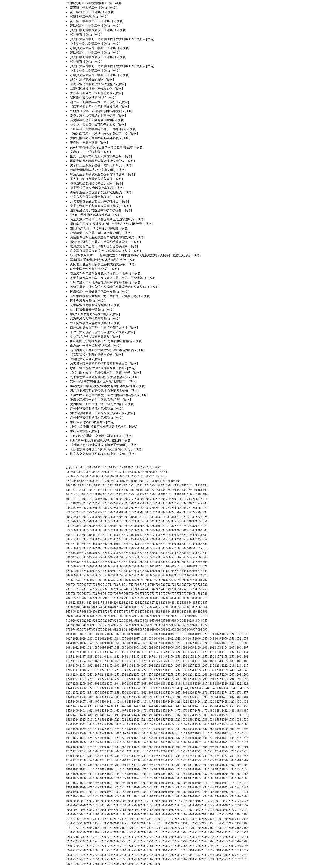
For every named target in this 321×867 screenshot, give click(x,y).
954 (110, 625)
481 (179, 544)
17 (121, 467)
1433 (76, 706)
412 (100, 535)
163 (68, 494)
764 (105, 593)
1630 (130, 738)
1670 (218, 742)
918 (205, 616)
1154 (198, 656)
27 (159, 467)
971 (200, 625)
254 (121, 508)
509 (184, 548)
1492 (110, 715)
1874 (137, 778)
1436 (96, 706)
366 (142, 526)
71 (127, 476)
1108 (69, 652)
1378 (69, 697)
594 (205, 562)
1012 (150, 634)
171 (110, 494)
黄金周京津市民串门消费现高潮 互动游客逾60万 (102, 219)
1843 (110, 774)
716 (136, 584)
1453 (211, 706)
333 (110, 521)
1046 (198, 638)
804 (173, 598)
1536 (225, 719)
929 (121, 620)
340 (147, 521)
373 (179, 526)
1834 (231, 769)
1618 (231, 733)
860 (184, 607)
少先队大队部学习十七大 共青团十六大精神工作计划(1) (107, 39)
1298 (76, 683)
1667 (198, 742)
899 (105, 616)
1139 (96, 656)
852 (142, 607)
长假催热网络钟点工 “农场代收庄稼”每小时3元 (101, 449)
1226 (137, 670)
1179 (184, 661)
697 (179, 580)
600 (94, 566)
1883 (198, 778)
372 (173, 526)
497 (121, 548)
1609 (171, 733)
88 (90, 481)
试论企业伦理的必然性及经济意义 (92, 84)
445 (131, 539)
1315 (191, 683)
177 (142, 494)
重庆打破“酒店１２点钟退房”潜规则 (94, 228)
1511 (238, 715)
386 (105, 530)
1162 (69, 661)
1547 (116, 724)
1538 (238, 719)
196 (100, 499)
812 (73, 602)
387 (110, 530)
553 (131, 557)
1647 (245, 738)
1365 (164, 692)
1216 (69, 670)
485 (200, 544)
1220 (96, 670)
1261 (191, 674)
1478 (198, 710)
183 (173, 494)
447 (142, 539)
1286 (177, 679)
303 (94, 517)
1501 (171, 715)
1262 (198, 674)
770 (136, 593)
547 (100, 557)
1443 (143, 706)
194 (89, 499)
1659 (143, 742)
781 (194, 593)
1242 (245, 670)
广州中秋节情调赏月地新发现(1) (91, 417)
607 (131, 566)
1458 (245, 706)
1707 (103, 751)
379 (68, 530)
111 (78, 485)
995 (184, 629)
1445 (157, 706)
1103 (218, 647)
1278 (123, 679)
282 (126, 512)
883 (163, 611)
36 (97, 472)
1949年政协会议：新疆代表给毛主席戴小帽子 (100, 372)
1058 (96, 643)
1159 (231, 656)
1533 (204, 719)
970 (194, 625)
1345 (213, 688)
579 (126, 562)
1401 (225, 697)
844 (100, 607)
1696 (211, 747)
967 (179, 625)
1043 (177, 638)
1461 (82, 710)
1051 (231, 638)
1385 (116, 697)
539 (200, 553)
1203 (164, 665)
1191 (82, 665)
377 (200, 526)
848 (121, 607)
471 (126, 544)
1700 (238, 747)
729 (205, 584)
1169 (116, 661)
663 (142, 575)
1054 (69, 643)
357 (94, 526)
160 (194, 490)
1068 (164, 643)
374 (184, 526)
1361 (137, 692)
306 (110, 517)
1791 (123, 765)
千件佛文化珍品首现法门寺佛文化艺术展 (97, 332)
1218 (82, 670)
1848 (143, 774)
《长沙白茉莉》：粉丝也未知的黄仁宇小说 (98, 133)
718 (147, 584)
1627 (110, 738)
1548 (123, 724)
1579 (150, 729)
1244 (76, 674)
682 (100, 580)
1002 (82, 634)
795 (126, 598)
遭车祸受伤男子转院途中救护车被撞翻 (95, 210)
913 (179, 616)
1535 (218, 719)
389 (121, 530)
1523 (137, 719)
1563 (225, 724)
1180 (191, 661)
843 (94, 607)
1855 (191, 774)
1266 (225, 674)
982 (115, 629)
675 (205, 575)
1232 (177, 670)
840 (78, 607)
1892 (76, 783)
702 (205, 580)
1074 (204, 643)
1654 (110, 742)
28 (67, 472)
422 (152, 535)
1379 (76, 697)
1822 (150, 769)
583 (147, 562)
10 (95, 467)
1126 (191, 652)
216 (205, 499)
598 (84, 566)
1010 (137, 634)
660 (126, 575)
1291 (211, 679)
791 (105, 598)
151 (147, 490)
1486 (69, 715)
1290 (204, 679)
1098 (184, 647)
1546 (110, 724)
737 (105, 589)
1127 (198, 652)
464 (89, 544)
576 (110, 562)
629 (105, 571)
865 (68, 611)
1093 (150, 647)
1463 (96, 710)
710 (105, 584)
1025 (238, 634)
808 (194, 598)
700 (194, 580)
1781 (238, 760)
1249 (110, 674)
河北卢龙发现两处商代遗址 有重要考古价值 (99, 390)
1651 (89, 742)
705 (78, 584)
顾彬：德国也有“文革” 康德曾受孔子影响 (97, 368)
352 (68, 526)
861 (189, 607)
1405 (69, 701)
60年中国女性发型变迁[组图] (89, 269)
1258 (171, 674)
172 (115, 494)
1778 (218, 760)
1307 (137, 683)
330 (94, 521)
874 (115, 611)
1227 (143, 670)
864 (205, 607)
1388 (137, 697)
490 (84, 548)
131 (184, 485)
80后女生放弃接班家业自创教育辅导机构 (97, 174)
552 (126, 557)
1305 (123, 683)
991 (163, 629)
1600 (110, 733)
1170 (123, 661)
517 (84, 553)
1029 (82, 638)
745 (147, 589)
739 (115, 589)
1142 (116, 656)
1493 (116, 715)
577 (115, 562)
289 (163, 512)
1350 (247, 688)
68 (116, 476)
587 (168, 562)
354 (78, 526)
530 (152, 553)
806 (184, 598)
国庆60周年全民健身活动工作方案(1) (94, 291)
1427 (218, 701)
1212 (225, 665)
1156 (211, 656)
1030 (89, 638)
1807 (231, 765)
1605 (143, 733)
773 (152, 593)
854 (152, 607)
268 (194, 508)
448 (147, 539)
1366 (171, 692)
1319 (218, 683)
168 (94, 494)
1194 (103, 665)
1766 (137, 760)
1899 (123, 783)
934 (147, 620)
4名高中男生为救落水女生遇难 (90, 215)
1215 (245, 665)
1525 (150, 719)
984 (126, 629)
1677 (82, 747)
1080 (245, 643)
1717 (171, 751)
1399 (211, 697)
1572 (103, 729)
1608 (164, 733)
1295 (238, 679)
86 (82, 481)
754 (194, 589)
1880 (177, 778)
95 (116, 481)
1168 (110, 661)
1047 (204, 638)
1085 (96, 647)
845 (105, 607)
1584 (184, 729)
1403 (238, 697)
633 (126, 571)
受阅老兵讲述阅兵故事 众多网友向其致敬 (97, 264)
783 (205, 593)
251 (105, 508)
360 (110, 526)
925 (100, 620)
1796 (157, 765)
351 (205, 521)
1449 (184, 706)
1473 (164, 710)
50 (150, 472)
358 (100, 526)
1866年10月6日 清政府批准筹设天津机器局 (98, 426)
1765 (130, 760)
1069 (171, 643)
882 (157, 611)
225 (110, 503)
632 (121, 571)
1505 (198, 715)
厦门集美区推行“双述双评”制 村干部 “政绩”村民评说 (106, 224)
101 (141, 481)
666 (157, 575)
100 (136, 481)
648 (205, 571)
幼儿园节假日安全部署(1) (87, 309)
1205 (177, 665)
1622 (76, 738)
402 (189, 530)
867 (78, 611)
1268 (238, 674)
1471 (150, 710)
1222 (110, 670)
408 (78, 535)
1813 (89, 769)
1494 (123, 715)
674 (200, 575)
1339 (171, 688)
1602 (123, 733)
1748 (198, 756)
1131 (225, 652)
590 (184, 562)
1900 (130, 783)
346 (179, 521)
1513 (69, 719)
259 (147, 508)
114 (94, 485)
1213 (231, 665)
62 (93, 476)
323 (200, 517)
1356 (103, 692)
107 (173, 481)
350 (200, 521)
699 (189, 580)
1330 (110, 688)
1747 (191, 756)
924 (94, 620)
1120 (150, 652)
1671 (225, 742)
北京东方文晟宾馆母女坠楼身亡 (91, 197)
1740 (143, 756)
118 (115, 485)
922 (84, 620)
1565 (238, 724)
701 (200, 580)
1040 (157, 638)
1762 (110, 760)
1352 (76, 692)
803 (168, 598)
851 (136, 607)
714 (126, 584)
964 (163, 625)
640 (163, 571)
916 (194, 616)
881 (152, 611)
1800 (184, 765)
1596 (82, 733)
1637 (177, 738)
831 (173, 602)
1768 (150, 760)
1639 (191, 738)
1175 (157, 661)
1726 (231, 751)
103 (151, 481)
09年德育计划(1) (81, 34)
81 (165, 476)
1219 (89, 670)
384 (94, 530)
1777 (211, 760)
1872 (123, 778)
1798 (171, 765)
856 (163, 607)
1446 (164, 706)
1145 (137, 656)
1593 (245, 729)
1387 (130, 697)
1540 (69, 724)
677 (73, 580)
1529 (177, 719)
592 (194, 562)
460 (68, 544)
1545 (103, 724)
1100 (198, 647)
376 (194, 526)
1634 (157, 738)
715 (131, 584)
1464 (103, 710)
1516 (89, 719)
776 (168, 593)
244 (68, 508)
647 (200, 571)
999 (205, 629)
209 (168, 499)
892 (68, 616)
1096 (171, 647)
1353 (82, 692)
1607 (157, 733)
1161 (245, 656)
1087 (110, 647)
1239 (225, 670)
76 (146, 476)
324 (205, 517)
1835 (238, 769)
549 (110, 557)
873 (110, 611)
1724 (218, 751)
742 (131, 589)
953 (105, 625)
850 (131, 607)
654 (94, 575)
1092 (143, 647)
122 (136, 485)
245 (73, 508)
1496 (137, 715)
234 (157, 503)
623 (73, 571)
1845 (123, 774)
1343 (200, 688)
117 (110, 485)
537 (189, 553)
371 (168, 526)
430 (194, 535)
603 (110, 566)
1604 (137, 733)
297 (205, 512)
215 (200, 499)
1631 (137, 738)
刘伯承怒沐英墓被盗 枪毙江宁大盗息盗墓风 (99, 377)
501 (142, 548)
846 (110, 607)
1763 (116, 760)
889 (194, 611)
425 (168, 535)
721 (163, 584)
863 (200, 607)
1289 (198, 679)
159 (189, 490)
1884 (204, 778)
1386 (123, 697)
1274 (96, 679)
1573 (110, 729)
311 (136, 517)
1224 (123, 670)
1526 (157, 719)
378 (205, 526)
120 (126, 485)
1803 (204, 765)
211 (179, 499)
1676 (76, 747)
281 (121, 512)
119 (121, 485)
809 (200, 598)
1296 (245, 679)
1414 (130, 701)
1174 (150, 661)
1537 (231, 719)
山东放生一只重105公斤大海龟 (90, 345)
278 (105, 512)
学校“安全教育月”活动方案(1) (89, 314)
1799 (177, 765)
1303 (110, 683)
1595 (76, 733)
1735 (110, 756)
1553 (157, 724)
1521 (123, 719)
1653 (103, 742)
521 (105, 553)
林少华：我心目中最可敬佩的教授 (92, 124)
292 (179, 512)
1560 (204, 724)
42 (120, 472)
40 (112, 472)
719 (152, 584)
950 (89, 625)
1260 (184, 674)
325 (68, 521)
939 (173, 620)
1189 (69, 665)
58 (78, 476)
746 (152, 589)
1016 (177, 634)
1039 (150, 638)
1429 (231, 701)
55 (67, 476)
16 (117, 467)
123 (142, 485)
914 (184, 616)
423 (157, 535)
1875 (143, 778)
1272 (82, 679)
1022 (218, 634)
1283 (157, 679)
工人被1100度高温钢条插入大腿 (91, 179)
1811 (76, 769)
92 (105, 481)
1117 (130, 652)
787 (84, 598)
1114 (110, 652)
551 (121, 557)
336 (126, 521)
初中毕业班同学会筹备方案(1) (90, 305)
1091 (137, 647)
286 (147, 512)
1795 (150, 765)
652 (84, 575)
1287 (184, 679)
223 (100, 503)
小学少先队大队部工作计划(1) (90, 43)
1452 (204, 706)
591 (189, 562)
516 (78, 553)
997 (194, 629)
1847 (137, 774)
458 (200, 539)
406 (68, 535)
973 (68, 629)
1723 (211, 751)
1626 (103, 738)
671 (184, 575)
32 (82, 472)
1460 (76, 710)
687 (126, 580)
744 (142, 589)
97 (123, 481)
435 (78, 539)
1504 (191, 715)
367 (147, 526)
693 (157, 580)
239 (184, 503)
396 (157, 530)
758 (73, 593)
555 (142, 557)
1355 (96, 692)
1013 (157, 634)
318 (173, 517)
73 (135, 476)
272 (73, 512)
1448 (177, 706)
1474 (171, 710)
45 (131, 472)
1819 (130, 769)
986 (136, 629)
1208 (198, 665)
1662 (164, 742)
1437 (103, 706)
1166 (96, 661)
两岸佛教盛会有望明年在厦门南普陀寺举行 (98, 327)
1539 (245, 719)
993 (173, 629)
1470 (143, 710)
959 (136, 625)
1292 (218, 679)
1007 (116, 634)
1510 (231, 715)
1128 (204, 652)
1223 (116, 670)
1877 (157, 778)
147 (126, 490)
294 (189, 512)
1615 (211, 733)
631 (115, 571)
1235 (198, 670)
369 (157, 526)
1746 (184, 756)
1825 (171, 769)
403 (194, 530)
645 (189, 571)
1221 (103, 670)
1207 (191, 665)
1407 (82, 701)
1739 (137, 756)
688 (131, 580)
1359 (123, 692)
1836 (245, 769)
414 (110, 535)
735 (94, 589)
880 (147, 611)
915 (189, 616)
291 (173, 512)
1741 (150, 756)
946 (68, 625)
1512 (245, 715)
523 (115, 553)
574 (100, 562)
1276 (110, 679)
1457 (238, 706)
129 (173, 485)
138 (78, 490)
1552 (150, 724)
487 (68, 548)
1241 (238, 670)
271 (68, 512)
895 (84, 616)
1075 (211, 643)
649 (68, 575)
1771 (171, 760)
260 (152, 508)
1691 (177, 747)
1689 (164, 747)
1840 (89, 774)
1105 (231, 647)
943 (194, 620)
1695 (204, 747)
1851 (164, 774)
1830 (204, 769)
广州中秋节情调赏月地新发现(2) (91, 408)
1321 (231, 683)
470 (121, 544)
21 (136, 467)
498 (126, 548)
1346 (220, 688)
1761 (103, 760)
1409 (96, 701)
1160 (238, 656)
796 (131, 598)
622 (68, 571)
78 (153, 476)
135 (205, 485)
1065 (143, 643)
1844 (116, 774)
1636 (171, 738)
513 (205, 548)
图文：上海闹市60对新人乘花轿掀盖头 (95, 156)
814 (84, 602)
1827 (184, 769)
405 (205, 530)
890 (200, 611)
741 (126, 589)
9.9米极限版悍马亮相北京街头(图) (92, 170)
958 (131, 625)
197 (105, 499)
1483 (231, 710)
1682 (116, 747)
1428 (225, 701)
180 (157, 494)
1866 (82, 778)
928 (115, 620)
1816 (110, 769)
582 (142, 562)
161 (200, 490)
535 (179, 553)
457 (194, 539)
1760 (96, 760)
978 (94, 629)
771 (142, 593)
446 (136, 539)
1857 (204, 774)
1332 (123, 688)
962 (152, 625)
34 (90, 472)
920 (73, 620)
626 (89, 571)
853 (147, 607)
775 (163, 593)
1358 (116, 692)
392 (136, 530)
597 (78, 566)
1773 (184, 760)
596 (73, 566)
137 (73, 490)
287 (152, 512)
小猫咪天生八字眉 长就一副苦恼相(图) (95, 233)
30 (74, 472)
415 (115, 535)
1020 (204, 634)
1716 (164, 751)
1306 (130, 683)
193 (84, 499)
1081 (69, 647)
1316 (198, 683)
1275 (103, 679)
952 (100, 625)
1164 (82, 661)
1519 (110, 719)
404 (200, 530)
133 (194, 485)
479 (168, 544)
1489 (89, 715)
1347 (227, 688)
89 (93, 481)
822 (126, 602)
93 (108, 481)
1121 (157, 652)
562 (179, 557)
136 (68, 490)
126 (157, 485)
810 (205, 598)
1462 (89, 710)
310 (131, 517)
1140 (103, 656)
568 (68, 562)
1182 (204, 661)
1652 (96, 742)
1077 (225, 643)
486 (205, 544)
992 (168, 629)
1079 (238, 643)
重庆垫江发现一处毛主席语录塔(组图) (95, 399)
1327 (89, 688)
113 (89, 485)
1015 (171, 634)
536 (184, 553)
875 (121, 611)
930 (126, 620)
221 (89, 503)
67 (112, 476)
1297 (69, 683)
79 (157, 476)
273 (78, 512)
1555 (171, 724)
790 (100, 598)
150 (142, 490)
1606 (150, 733)
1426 (211, 701)
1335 (143, 688)
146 (121, 490)
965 (168, 625)
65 (105, 476)
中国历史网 (73, 3)
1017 (184, 634)
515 (73, 553)
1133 (238, 652)
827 (152, 602)
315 (157, 517)
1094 (157, 647)
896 (89, 616)
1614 (204, 733)
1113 (103, 652)
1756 (69, 760)
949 (84, 625)
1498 (150, 715)
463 (84, 544)
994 (179, 629)
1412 (116, 701)
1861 (231, 774)
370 (163, 526)
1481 (218, 710)
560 (168, 557)
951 (94, 625)
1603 (130, 733)
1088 (116, 647)
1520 (116, 719)
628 (100, 571)
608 (136, 566)
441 (110, 539)
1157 (218, 656)
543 (78, 557)
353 (73, 526)
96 (120, 481)
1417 (150, 701)
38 (105, 472)
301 (84, 517)
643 (179, 571)
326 (73, 521)
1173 (143, 661)
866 (73, 611)
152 (152, 490)
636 (142, 571)
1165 (89, 661)
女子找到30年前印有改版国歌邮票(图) (95, 206)
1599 (103, 733)
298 (68, 517)
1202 (157, 665)
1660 (150, 742)
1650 (82, 742)
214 (194, 499)
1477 (191, 710)
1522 (130, 719)
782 (200, 593)
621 (205, 566)
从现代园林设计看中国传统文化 (91, 88)
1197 (123, 665)
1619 (238, 733)
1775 (198, 760)
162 (205, 490)
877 (131, 611)
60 (86, 476)
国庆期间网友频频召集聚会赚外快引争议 (97, 161)
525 (126, 553)
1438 (110, 706)
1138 (89, 656)
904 (131, 616)
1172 (137, 661)
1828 (191, 769)
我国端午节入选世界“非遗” (88, 97)
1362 (143, 692)
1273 (89, 679)
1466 (116, 710)
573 (94, 562)
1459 (69, 710)
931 (131, 620)
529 (147, 553)
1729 (69, 756)
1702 (69, 751)
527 (136, 553)
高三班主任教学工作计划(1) (88, 7)
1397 (198, 697)
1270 (69, 679)
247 (84, 508)
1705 (89, 751)
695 (168, 580)
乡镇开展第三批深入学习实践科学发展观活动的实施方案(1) (109, 287)
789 (94, 598)
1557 (184, 724)
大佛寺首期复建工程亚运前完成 (91, 93)
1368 (184, 692)
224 (105, 503)
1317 (204, 683)
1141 (110, 656)
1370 (198, 692)
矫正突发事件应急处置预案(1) (90, 323)
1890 (245, 778)
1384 (110, 697)
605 (121, 566)
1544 (96, 724)
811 (68, 602)
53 (161, 472)
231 (142, 503)
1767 (143, 760)
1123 (171, 652)
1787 (96, 765)
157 (179, 490)
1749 (204, 756)
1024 (231, 634)
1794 (143, 765)
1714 (150, 751)
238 (179, 503)
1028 (76, 638)
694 (163, 580)
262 (163, 508)
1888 (231, 778)
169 (100, 494)
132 (189, 485)
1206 (184, 665)
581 (136, 562)
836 (200, 602)
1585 (191, 729)
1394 (177, 697)
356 (89, 526)
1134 (245, 652)
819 (110, 602)
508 (179, 548)
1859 (218, 774)
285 (142, 512)
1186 (231, 661)
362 (121, 526)
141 (94, 490)
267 (189, 508)
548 (105, 557)
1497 (143, 715)
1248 (103, 674)
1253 (137, 674)
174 (126, 494)
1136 (76, 656)
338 (136, 521)
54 (165, 472)
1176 (164, 661)
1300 (89, 683)
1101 (204, 647)
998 (200, 629)
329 (89, 521)
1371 (204, 692)
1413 (123, 701)
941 (184, 620)
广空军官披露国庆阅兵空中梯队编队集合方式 (100, 251)
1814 (96, 769)
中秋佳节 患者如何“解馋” (87, 422)
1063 (130, 643)
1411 (110, 701)
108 (178, 481)
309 (126, 517)
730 (68, 589)
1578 (143, 729)
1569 (82, 729)
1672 (231, 742)
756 (205, 589)
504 (157, 548)
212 (184, 499)
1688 (157, 747)
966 (173, 625)
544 (84, 557)
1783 (69, 765)
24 (147, 467)
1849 (150, 774)
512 (200, 548)
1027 (69, 638)
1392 (164, 697)
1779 (225, 760)
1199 (137, 665)
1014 (164, 634)
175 (131, 494)
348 (189, 521)
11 (99, 467)
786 (78, 598)
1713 (143, 751)
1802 (198, 765)
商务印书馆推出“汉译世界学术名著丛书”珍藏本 (101, 147)
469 (115, 544)
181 (163, 494)
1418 (157, 701)
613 (163, 566)
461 (73, 544)
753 (189, 589)
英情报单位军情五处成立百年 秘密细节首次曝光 (102, 237)
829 (163, 602)
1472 (157, 710)
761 (89, 593)
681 (94, 580)
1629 (123, 738)
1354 (89, 692)
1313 (177, 683)
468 (110, 544)
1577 (137, 729)
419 (136, 535)
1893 (82, 783)
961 (147, 625)
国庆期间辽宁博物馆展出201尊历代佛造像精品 (101, 341)
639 (157, 571)
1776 (204, 760)
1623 (82, 738)
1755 (245, 756)
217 (68, 503)
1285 (171, 679)
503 (152, 548)
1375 (231, 692)
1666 (191, 742)
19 (129, 467)
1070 (177, 643)
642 (173, 571)
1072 (191, 643)
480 (173, 544)
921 (78, 620)
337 (131, 521)
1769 (157, 760)
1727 (238, 751)
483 (189, 544)
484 (194, 544)
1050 (225, 638)
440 (105, 539)
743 (136, 589)
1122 (164, 652)
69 (120, 476)
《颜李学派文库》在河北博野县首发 (94, 106)
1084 (89, 647)
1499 (157, 715)
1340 (177, 688)
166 (84, 494)
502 (147, 548)
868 (84, 611)
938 (168, 620)
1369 (191, 692)
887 (184, 611)
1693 (191, 747)
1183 (211, 661)
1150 (171, 656)
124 (147, 485)
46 (135, 472)
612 (157, 566)
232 (147, 503)
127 (163, 485)
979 (100, 629)
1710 (123, 751)
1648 (69, 742)
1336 (150, 688)
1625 (96, 738)
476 (152, 544)
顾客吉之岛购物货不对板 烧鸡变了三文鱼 (97, 454)
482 (184, 544)
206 (152, 499)
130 (179, 485)
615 (173, 566)
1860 (225, 774)
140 (89, 490)
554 (136, 557)
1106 (238, 647)
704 (73, 584)
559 (163, 557)
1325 (76, 688)
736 (100, 589)
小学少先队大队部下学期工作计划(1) (94, 48)
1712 (137, 751)
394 (147, 530)
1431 (245, 701)
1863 (245, 774)
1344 (206, 688)
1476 (184, 710)
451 (163, 539)
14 (110, 467)
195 (94, 499)
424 (163, 535)
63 (97, 476)
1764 (123, 760)
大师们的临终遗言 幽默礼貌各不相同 (94, 138)
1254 (143, 674)
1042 (171, 638)
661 (131, 575)
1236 (204, 670)
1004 (96, 634)
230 (136, 503)
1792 (130, 765)
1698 (225, 747)
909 (157, 616)
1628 (116, 738)
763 (100, 593)
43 (123, 472)
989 (152, 629)
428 (184, 535)
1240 (231, 670)
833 (184, 602)
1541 (76, 724)
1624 (89, 738)
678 (78, 580)
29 (71, 472)
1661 (157, 742)
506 (168, 548)
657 (110, 575)
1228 (150, 670)
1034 (116, 638)
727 (194, 584)
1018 (191, 634)
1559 (198, 724)
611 (152, 566)
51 (153, 472)
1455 (225, 706)
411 (94, 535)
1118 (137, 652)
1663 (171, 742)
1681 (110, 747)
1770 (164, 760)
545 (89, 557)
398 (168, 530)
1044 (184, 638)
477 (157, 544)
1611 (184, 733)
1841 (96, 774)
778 (179, 593)
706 (84, 584)
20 (132, 467)
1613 (198, 733)
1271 (76, 679)
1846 (130, 774)
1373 (218, 692)
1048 (211, 638)
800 (152, 598)
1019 (198, 634)
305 (105, 517)
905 (136, 616)
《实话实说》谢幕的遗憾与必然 (91, 354)
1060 (110, 643)
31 (78, 472)
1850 (157, 774)
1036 (130, 638)
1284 (164, 679)
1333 (130, 688)
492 (94, 548)
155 (168, 490)
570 (78, 562)
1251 (123, 674)
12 (102, 467)
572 (89, 562)
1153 (191, 656)
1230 (164, 670)
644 (184, 571)
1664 (177, 742)
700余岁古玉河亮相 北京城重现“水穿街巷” (98, 381)
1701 (245, 747)
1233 (184, 670)
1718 (177, 751)
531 (157, 553)
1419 (164, 701)
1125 (184, 652)
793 (115, 598)
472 (131, 544)
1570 (89, 729)
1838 (76, 774)
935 (152, 620)
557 (152, 557)
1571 (96, 729)
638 (152, 571)
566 (200, 557)
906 (142, 616)
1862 (238, 774)
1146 (143, 656)
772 (147, 593)
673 (194, 575)
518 (89, 553)
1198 (130, 665)
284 (136, 512)
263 (168, 508)
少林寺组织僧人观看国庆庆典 (89, 336)
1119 (143, 652)
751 (179, 589)
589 (179, 562)
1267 (231, 674)
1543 (89, 724)
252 (110, 508)
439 (100, 539)
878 (136, 611)
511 (194, 548)
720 (157, 584)
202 (131, 499)
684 (110, 580)
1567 (69, 729)
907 (147, 616)
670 (179, 575)
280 (115, 512)
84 (74, 481)
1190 (76, 665)
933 (142, 620)
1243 (69, 674)
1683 (123, 747)
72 (131, 476)
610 (147, 566)
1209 (204, 665)
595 (68, 566)
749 (168, 589)
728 (200, 584)
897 (94, 616)
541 (68, 557)
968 (184, 625)
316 (163, 517)
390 (126, 530)
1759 (89, 760)
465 (94, 544)
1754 (238, 756)
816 (94, 602)
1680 (103, 747)
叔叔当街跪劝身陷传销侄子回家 (91, 183)
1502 (177, 715)
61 (90, 476)
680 (89, 580)
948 (78, 625)
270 (205, 508)
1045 (191, 638)
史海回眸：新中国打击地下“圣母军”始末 (97, 404)
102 (146, 481)
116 (105, 485)
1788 (103, 765)
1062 (123, 643)
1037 (137, 638)
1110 (82, 652)
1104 (225, 647)
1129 (211, 652)
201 (126, 499)
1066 (150, 643)
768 (126, 593)
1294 (231, 679)
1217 (76, 670)
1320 (225, 683)
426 (173, 535)
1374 (225, 692)
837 (205, 602)
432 (205, 535)
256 (131, 508)
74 (138, 476)
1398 (204, 697)
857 (168, 607)
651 (78, 575)
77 (150, 476)
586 (163, 562)
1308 (143, 683)
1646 (238, 738)
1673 (238, 742)
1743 (164, 756)
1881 (184, 778)
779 (184, 593)
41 (116, 472)
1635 (164, 738)
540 (205, 553)
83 (71, 481)
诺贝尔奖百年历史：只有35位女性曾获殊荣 (98, 246)
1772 (177, 760)
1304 (116, 683)
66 (108, 476)
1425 (204, 701)
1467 (123, 710)
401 (184, 530)
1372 (211, 692)
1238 (218, 670)
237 (173, 503)
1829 (198, 769)
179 (152, 494)
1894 (89, 783)
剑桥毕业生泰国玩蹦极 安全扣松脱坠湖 (96, 192)
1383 (103, 697)
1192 (89, 665)
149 (136, 490)
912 (173, 616)
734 (89, 589)
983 (121, 629)
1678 (89, 747)
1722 (204, 751)
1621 (69, 738)
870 (94, 611)
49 (146, 472)
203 (136, 499)
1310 (157, 683)
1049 (218, 638)
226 (115, 503)
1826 (177, 769)
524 (121, 553)
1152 (184, 656)
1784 (76, 765)
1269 (245, 674)
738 (110, 589)
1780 (231, 760)
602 (105, 566)
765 (110, 593)
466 (100, 544)
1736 (116, 756)
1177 (171, 661)
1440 (123, 706)
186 (189, 494)
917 (200, 616)
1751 (218, 756)
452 (168, 539)
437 (89, 539)
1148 (157, 656)
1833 (225, 769)
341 (152, 521)
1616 (218, 733)
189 (205, 494)
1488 (82, 715)
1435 (89, 706)
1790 (116, 765)
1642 (211, 738)
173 (121, 494)
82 (67, 481)
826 (147, 602)
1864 (69, 778)
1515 (82, 719)
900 (110, 616)
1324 (69, 688)
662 (136, 575)
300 (78, 517)
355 (84, 526)
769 (131, 593)
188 (200, 494)
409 (84, 535)
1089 (123, 647)
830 (168, 602)
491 (89, 548)
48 (142, 472)
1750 (211, 756)
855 (157, 607)
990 (157, 629)
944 (200, 620)
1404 (245, 697)
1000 (69, 634)
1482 (225, 710)
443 (121, 539)
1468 (130, 710)
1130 (218, 652)
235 (163, 503)
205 (147, 499)
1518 (103, 719)
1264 (211, 674)
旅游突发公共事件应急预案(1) (90, 318)
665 (152, 575)
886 (179, 611)
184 (179, 494)
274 (84, 512)
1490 (96, 715)
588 (173, 562)
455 (184, 539)
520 (100, 553)
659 (121, 575)
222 (94, 503)
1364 (157, 692)
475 (147, 544)
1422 (184, 701)
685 (115, 580)
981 (110, 629)
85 (78, 481)
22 (140, 467)
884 (168, 611)
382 (84, 530)
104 (157, 481)
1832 (218, 769)
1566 (245, 724)
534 (173, 553)
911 (168, 616)
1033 (110, 638)
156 (173, 490)
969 (189, 625)
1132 (231, 652)
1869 (103, 778)
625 (84, 571)
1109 (76, 652)
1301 (96, 683)
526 (131, 553)
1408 (89, 701)
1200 (143, 665)
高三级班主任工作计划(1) (87, 12)
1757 (76, 760)
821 (121, 602)
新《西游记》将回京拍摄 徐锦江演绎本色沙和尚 (102, 350)
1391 (157, 697)
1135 (69, 656)
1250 (116, 674)
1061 (116, 643)
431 (200, 535)
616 (179, 566)
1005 (103, 634)
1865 (76, 778)
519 (94, 553)
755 (200, 589)
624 (78, 571)
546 (94, 557)
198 (110, 499)
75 (142, 476)
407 (73, 535)
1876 (150, 778)
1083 (82, 647)
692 (152, 580)
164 (73, 494)
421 (147, 535)
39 (108, 472)
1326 (82, 688)
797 (136, 598)
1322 (238, 683)
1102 (211, 647)
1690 (171, 747)
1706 (96, 751)
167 (89, 494)
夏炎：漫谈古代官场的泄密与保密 (92, 115)
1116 (123, 652)
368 (152, 526)
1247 (96, 674)
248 (89, 508)
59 (82, 476)
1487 (76, 715)
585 (157, 562)
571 (84, 562)
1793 (137, 765)
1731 (82, 756)
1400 (218, 697)
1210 (211, 665)
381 (78, 530)
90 (97, 481)
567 (205, 557)
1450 (191, 706)
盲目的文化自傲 (80, 359)
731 (73, 589)
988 (147, 629)
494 (105, 548)
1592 (238, 729)
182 (168, 494)
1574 (116, 729)
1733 (96, 756)
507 (173, 548)
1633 (150, 738)
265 (179, 508)
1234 (191, 670)
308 (121, 517)
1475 (177, 710)
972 (205, 625)
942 (189, 620)
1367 (177, 692)
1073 (198, 643)
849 (126, 607)
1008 (123, 634)
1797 (164, 765)
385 (100, 530)
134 (200, 485)
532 (163, 553)
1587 (204, 729)
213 (189, 499)
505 (163, 548)
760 (84, 593)
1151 (177, 656)
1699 (231, 747)
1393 (171, 697)
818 (105, 602)
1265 (218, 674)
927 (110, 620)
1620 (245, 733)
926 (105, 620)
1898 (116, 783)
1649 (76, 742)
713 (121, 584)
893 (73, 616)
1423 (191, 701)
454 (179, 539)
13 (106, 467)
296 (200, 512)
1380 (82, 697)
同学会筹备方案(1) (82, 300)
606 (126, 566)
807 (189, 598)
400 (179, 530)
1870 (110, 778)
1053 (245, 638)
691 (147, 580)
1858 (211, 774)
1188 (245, 661)
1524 (143, 719)
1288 (191, 679)
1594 (69, 733)
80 (161, 476)
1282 (150, 679)
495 (110, 548)
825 (142, 602)
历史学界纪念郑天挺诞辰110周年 (92, 120)
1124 (177, 652)
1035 (123, 638)
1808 (238, 765)
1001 (76, 634)
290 (168, 512)
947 (73, 625)
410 (89, 535)
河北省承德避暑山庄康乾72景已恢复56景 (97, 413)
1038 (143, 638)
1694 (198, 747)
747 (157, 589)
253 (115, 508)
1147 (150, 656)
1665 (184, 742)
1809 (245, 765)
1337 (157, 688)
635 (136, 571)
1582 (171, 729)
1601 (116, 733)
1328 (96, 688)
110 (73, 485)
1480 (211, 710)
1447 (171, 706)
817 (100, 602)
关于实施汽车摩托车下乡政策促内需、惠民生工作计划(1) (108, 278)
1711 (130, 751)
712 (115, 584)
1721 (198, 751)
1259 (177, 674)
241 (194, 503)
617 (184, 566)
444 (126, 539)
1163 (76, 661)
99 (131, 481)
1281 (143, 679)
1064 (137, 643)
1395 (184, 697)
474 (142, 544)
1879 (171, 778)
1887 (225, 778)
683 (105, 580)
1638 (184, 738)
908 (152, 616)
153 (157, 490)
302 (89, 517)
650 (73, 575)
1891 (69, 783)
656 (105, 575)
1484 (238, 710)
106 (167, 481)
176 (136, 494)
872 (105, 611)
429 (189, 535)
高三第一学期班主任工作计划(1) (91, 21)
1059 (103, 643)
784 (68, 598)
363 (126, 526)
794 (121, 598)
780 (189, 593)
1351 (69, 692)
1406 (76, 701)
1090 (130, 647)
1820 (137, 769)
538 (194, 553)
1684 (130, 747)
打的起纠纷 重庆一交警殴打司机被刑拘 (96, 436)
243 (205, 503)
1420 (171, 701)
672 (189, 575)
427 (179, 535)
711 (110, 584)
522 (110, 553)
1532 (198, 719)
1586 (198, 729)
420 (142, 535)
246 (78, 508)
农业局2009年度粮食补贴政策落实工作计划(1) (100, 273)
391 (131, 530)
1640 (198, 738)
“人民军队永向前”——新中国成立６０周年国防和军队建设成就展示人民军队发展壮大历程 (130, 255)
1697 (218, 747)
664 (147, 575)
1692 (184, 747)
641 (168, 571)
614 (168, 566)
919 (68, 620)
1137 (82, 656)
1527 (164, 719)
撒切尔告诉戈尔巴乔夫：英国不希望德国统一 (100, 242)
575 (105, 562)
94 (112, 481)
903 (126, 616)
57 (74, 476)
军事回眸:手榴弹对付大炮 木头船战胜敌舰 (98, 260)
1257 (164, 674)
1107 (245, 647)
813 (78, 602)
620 (200, 566)
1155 (204, 656)
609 (142, 566)
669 (173, 575)
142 (100, 490)
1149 (164, 656)
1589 (218, 729)
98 (127, 481)
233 (152, 503)
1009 (130, 634)
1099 (191, 647)
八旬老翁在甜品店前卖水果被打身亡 (94, 201)
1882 (191, 778)
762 (94, 593)
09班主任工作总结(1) (84, 16)
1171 (130, 661)
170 (105, 494)
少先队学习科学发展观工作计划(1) (93, 30)
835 (194, 602)
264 (173, 508)
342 (157, 521)
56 (71, 476)
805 (179, 598)
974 (73, 629)
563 (184, 557)
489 (78, 548)
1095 (164, 647)
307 (115, 517)
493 (100, 548)
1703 (76, 751)
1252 (130, 674)
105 (162, 481)
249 (94, 508)
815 (89, 602)
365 (136, 526)
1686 (143, 747)
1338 (164, 688)
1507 (211, 715)
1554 (164, 724)
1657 (130, 742)
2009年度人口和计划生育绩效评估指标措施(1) (100, 282)
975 (78, 629)
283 (131, 512)
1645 (231, 738)
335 (121, 521)
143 (105, 490)
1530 (184, 719)
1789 (110, 765)
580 (131, 562)
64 (101, 476)
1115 (116, 652)
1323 (245, 683)
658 (115, 575)
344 (168, 521)
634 (131, 571)
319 (179, 517)
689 (136, 580)
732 (78, 589)
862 (194, 607)
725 (184, 584)
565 (194, 557)
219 (78, 503)
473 (136, 544)
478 (163, 544)
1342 (193, 688)
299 (73, 517)
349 (194, 521)
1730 (76, 756)
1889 (238, 778)
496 (115, 548)
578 (121, 562)
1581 (164, 729)
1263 (204, 674)
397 (163, 530)
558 (157, 557)
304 (100, 517)
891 (205, 611)
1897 (110, 783)
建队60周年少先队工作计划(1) (90, 25)
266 (184, 508)
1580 (157, 729)
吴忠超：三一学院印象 (85, 152)
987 (142, 629)
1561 (211, 724)
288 (157, 512)
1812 (82, 769)
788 (89, 598)
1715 (157, 751)
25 (151, 467)
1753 (231, 756)
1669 (211, 742)
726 (189, 584)
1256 (157, 674)
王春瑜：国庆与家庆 (83, 142)
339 (142, 521)
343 (163, 521)
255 (126, 508)
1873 (130, 778)
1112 (96, 652)
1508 (218, 715)
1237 (211, 670)
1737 (123, 756)
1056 (82, 643)
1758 (82, 760)
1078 (231, 643)
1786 (89, 765)
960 (142, 625)
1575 (123, 729)
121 (131, 485)
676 (68, 580)
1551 (143, 724)
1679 (96, 747)
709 (100, 584)
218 (73, 503)
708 (94, 584)
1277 (116, 679)
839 (73, 607)
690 (142, 580)
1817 (116, 769)
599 (89, 566)
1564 (231, 724)
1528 (171, 719)
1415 (137, 701)
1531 (191, 719)
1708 (110, 751)
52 (157, 472)
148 (131, 490)
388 (115, 530)
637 (147, 571)
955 (115, 625)
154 (163, 490)
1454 (218, 706)
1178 (177, 661)
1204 (171, 665)
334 (115, 521)
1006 (110, 634)
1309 (150, 683)
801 (157, 598)
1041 (164, 638)
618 (189, 566)
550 (115, 557)
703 (68, 584)
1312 (171, 683)
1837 (69, 774)
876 (126, 611)
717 (142, 584)
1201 (150, 665)
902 (121, 616)
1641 (204, 738)
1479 (204, 710)
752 (184, 589)
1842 (103, 774)
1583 (177, 729)
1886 (218, 778)
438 (94, 539)
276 (94, 512)
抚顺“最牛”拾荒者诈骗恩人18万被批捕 (95, 440)
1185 (225, 661)
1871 (116, 778)
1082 (76, 647)
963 (157, 625)
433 (68, 539)
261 (157, 508)
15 (114, 467)
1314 (184, 683)
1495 (130, 715)
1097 (177, 647)
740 (121, 589)
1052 (238, 638)
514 (68, 553)
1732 (89, 756)
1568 (76, 729)
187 (194, 494)
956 (121, 625)
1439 (116, 706)
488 (73, 548)
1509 (225, 715)
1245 (82, 674)
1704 (82, 751)
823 (131, 602)
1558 (191, 724)
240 (189, 503)
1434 (82, 706)
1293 (225, 679)
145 (115, 490)
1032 (103, 638)
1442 (137, 706)
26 (155, 467)
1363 (150, 692)
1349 (240, 688)
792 (110, 598)
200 (121, 499)
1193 (96, 665)
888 (189, 611)
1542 (82, 724)
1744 (171, 756)
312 (142, 517)
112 (84, 485)
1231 (171, 670)
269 (200, 508)
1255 (150, 674)
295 (194, 512)
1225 (130, 670)
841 (84, 607)
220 (84, 503)
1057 (89, 643)
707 (89, 584)
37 (101, 472)
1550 (137, 724)
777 (173, 593)
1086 (103, 647)
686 (121, 580)
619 (194, 566)
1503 (184, 715)
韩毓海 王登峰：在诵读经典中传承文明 (96, 111)
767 (121, 593)
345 (173, 521)
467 (105, 544)
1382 (96, 697)
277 (100, 512)
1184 (218, 661)
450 (157, 539)
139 (84, 490)
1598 (96, 733)
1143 (123, 656)
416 (121, 535)
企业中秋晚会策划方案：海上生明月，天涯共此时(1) (105, 296)
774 (157, 593)
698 (184, 580)
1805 (218, 765)
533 (168, 553)
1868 (96, 778)
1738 (130, 756)
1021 (211, 634)
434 (73, 539)
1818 (123, 769)
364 (131, 526)
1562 (218, 724)
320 (184, 517)
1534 (211, 719)
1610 (177, 733)
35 (93, 472)
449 (152, 539)
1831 (211, 769)
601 (100, 566)
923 (89, 620)
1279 (130, 679)
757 (68, 593)
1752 (225, 756)
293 (184, 512)
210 (173, 499)
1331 (116, 688)
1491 (103, 715)
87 (86, 481)
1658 (137, 742)
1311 (164, 683)
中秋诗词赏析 (79, 431)
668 (168, 575)
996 (189, 629)
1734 (103, 756)
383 (89, 530)
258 (142, 508)
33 (86, 472)
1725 (225, 751)
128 (168, 485)
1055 (76, 643)
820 (115, 602)
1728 (245, 751)
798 (142, 598)
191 (73, 499)
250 (100, 508)
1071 (184, 643)
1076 (218, 643)
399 (173, 530)
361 (115, 526)
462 (78, 544)
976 (84, 629)
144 (110, 490)
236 (168, 503)
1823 (157, 769)
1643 (218, 738)
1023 (225, 634)
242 (200, 503)
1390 (150, 697)
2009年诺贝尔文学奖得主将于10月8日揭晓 (98, 129)
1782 (245, 760)
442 (115, 539)
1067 (157, 643)
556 (147, 557)
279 (110, 512)
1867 (89, 778)
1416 (143, 701)
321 (189, 517)
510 (189, 548)
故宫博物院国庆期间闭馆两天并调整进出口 (98, 363)
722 (168, 584)
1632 (143, 738)
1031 (96, 638)
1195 (110, 665)
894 (78, 616)
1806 (225, 765)
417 (126, 535)
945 (205, 620)
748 (163, 589)
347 (184, 521)
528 (142, 553)
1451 (198, 706)
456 (189, 539)
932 (136, 620)
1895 (96, 783)
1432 (69, 706)
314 (152, 517)
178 (147, 494)
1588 (211, 729)
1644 (225, 738)
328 (84, 521)
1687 (150, 747)
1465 (110, 710)
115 (100, 485)
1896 (103, 783)
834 (189, 602)
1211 (218, 665)
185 (184, 494)
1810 (69, 769)
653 (89, 575)
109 (68, 485)
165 (78, 494)
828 (157, 602)
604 (115, 566)
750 (173, 589)
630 (110, 571)
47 (138, 472)
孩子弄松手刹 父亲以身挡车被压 (91, 188)
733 (84, 589)
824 (136, 602)
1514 (76, 719)
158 (184, 490)
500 (136, 548)
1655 (116, 742)
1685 (137, 747)
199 (115, 499)
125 (152, 485)
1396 (191, 697)
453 (173, 539)
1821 (143, 769)
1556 (177, 724)
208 (163, 499)
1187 (238, 661)
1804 (211, 765)
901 (115, 616)
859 (179, 607)
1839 (82, 774)
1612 (191, 733)
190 (68, 499)
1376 (238, 692)
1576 (130, 729)
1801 (191, 765)
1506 (204, 715)
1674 (245, 742)
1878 (164, 778)
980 (105, 629)
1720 (191, 751)
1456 (231, 706)
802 (163, 598)
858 (173, 607)
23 (144, 467)
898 (100, 616)
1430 (238, 701)
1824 (164, 769)
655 (100, 575)
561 (173, 557)
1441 (130, 706)
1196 (116, 665)
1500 (164, 715)
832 (179, 602)
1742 (157, 756)
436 (84, 539)
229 (131, 503)
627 (94, 571)
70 (123, 476)
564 (189, 557)
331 (100, 521)
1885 (211, 778)
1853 (177, 774)
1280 (137, 679)
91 (101, 481)
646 (194, 571)
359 (105, 526)
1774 (191, 760)
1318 (211, 683)
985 (131, 629)
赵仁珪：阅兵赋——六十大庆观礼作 (94, 102)
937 (163, 620)
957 (126, 625)
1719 (184, 751)
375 (189, 526)
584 (152, 562)
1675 (69, 747)
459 (205, 539)
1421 (177, 701)
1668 (204, 742)
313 (147, 517)
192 (78, 499)
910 (163, 616)
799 (147, 598)
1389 (143, 697)
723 (173, 584)
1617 (225, 733)
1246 (89, 674)
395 (152, 530)
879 (142, 611)
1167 (103, 661)
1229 (157, 670)
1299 (82, 683)
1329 (103, 688)
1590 (225, 729)
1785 (82, 765)
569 (73, 562)
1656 (123, 742)
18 (125, 467)
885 (173, 611)
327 (78, 521)
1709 (116, 751)
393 (142, 530)
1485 (245, 710)
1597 (89, 733)
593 (200, 562)
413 (105, 535)
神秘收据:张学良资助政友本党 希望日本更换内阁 (102, 386)
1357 (110, 692)
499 (131, 548)
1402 (231, 697)
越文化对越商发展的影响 (86, 79)
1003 (89, 634)
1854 (184, 774)
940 (179, 620)
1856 (198, 774)
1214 (238, 665)
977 (89, 629)
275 (89, 512)
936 (157, 620)
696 (173, 580)
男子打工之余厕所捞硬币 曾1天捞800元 (96, 165)
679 (84, 580)
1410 (103, 701)
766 (115, 593)
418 (131, 535)
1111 (89, 652)
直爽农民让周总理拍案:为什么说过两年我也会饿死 (103, 395)
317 (168, 517)
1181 (198, 661)
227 (121, 503)
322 (194, 517)
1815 (103, 769)
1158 (225, 656)
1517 (96, 719)
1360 (130, 692)
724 (179, 584)
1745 (177, 756)
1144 (130, 656)
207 (157, 499)
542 (73, 557)
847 (115, 607)
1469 (137, 710)
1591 (231, 729)
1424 (198, 701)
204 (142, 499)
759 (78, 593)
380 (73, 530)
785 (73, 598)
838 (68, 607)
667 (163, 575)
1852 (171, 774)
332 (105, 521)
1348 (233, 688)
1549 (130, 724)
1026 (245, 634)
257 (136, 508)
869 (89, 611)
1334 (137, 688)
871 (100, 611)
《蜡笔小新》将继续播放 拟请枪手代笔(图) (98, 445)
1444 (150, 706)
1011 (143, 634)
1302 (103, 683)
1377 (245, 692)
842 (89, 607)
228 (126, 503)
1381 (89, 697)
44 (127, 472)
